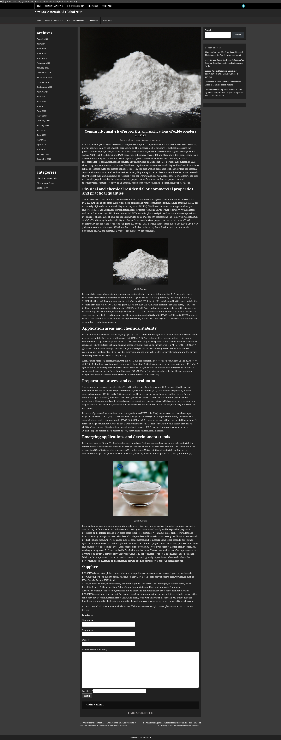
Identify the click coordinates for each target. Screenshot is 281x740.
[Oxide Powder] (140, 283)
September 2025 (44, 87)
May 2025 (41, 106)
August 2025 (42, 91)
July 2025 (41, 96)
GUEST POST (107, 5)
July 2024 (41, 130)
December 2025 (44, 72)
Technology (93, 5)
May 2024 (41, 139)
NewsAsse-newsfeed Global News (58, 12)
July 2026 (41, 43)
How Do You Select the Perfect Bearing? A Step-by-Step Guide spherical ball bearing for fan (224, 63)
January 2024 (43, 154)
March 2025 (42, 115)
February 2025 (43, 120)
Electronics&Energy (75, 5)
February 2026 (43, 63)
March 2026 (42, 58)
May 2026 (41, 53)
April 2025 (41, 111)
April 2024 (41, 144)
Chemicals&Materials (54, 5)
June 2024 (41, 135)
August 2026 (42, 39)
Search (208, 30)
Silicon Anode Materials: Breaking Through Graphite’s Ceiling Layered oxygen (221, 74)
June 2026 (41, 48)
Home (39, 5)
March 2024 (42, 149)
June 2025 (41, 101)
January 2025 (43, 125)
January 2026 (43, 67)
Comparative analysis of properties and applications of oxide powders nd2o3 (140, 133)
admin (124, 140)
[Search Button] (243, 6)
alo (137, 713)
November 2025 (44, 77)
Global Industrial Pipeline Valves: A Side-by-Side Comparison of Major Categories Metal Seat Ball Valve (224, 92)
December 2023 (44, 159)
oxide (141, 713)
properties (149, 713)
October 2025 (43, 82)
